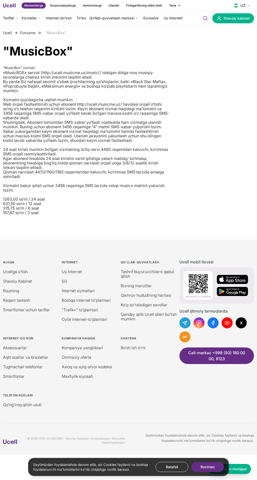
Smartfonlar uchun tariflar (26, 310)
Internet (70, 262)
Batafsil (172, 467)
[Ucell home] (9, 5)
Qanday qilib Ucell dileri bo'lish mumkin (149, 316)
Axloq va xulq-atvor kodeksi (87, 367)
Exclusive (151, 18)
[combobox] (242, 5)
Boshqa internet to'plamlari (86, 300)
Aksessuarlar (15, 347)
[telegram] (184, 322)
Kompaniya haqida (78, 338)
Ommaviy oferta (76, 357)
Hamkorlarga (92, 5)
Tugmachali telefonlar (23, 367)
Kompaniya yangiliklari (82, 347)
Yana (172, 5)
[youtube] (227, 322)
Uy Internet (72, 271)
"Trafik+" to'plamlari (80, 310)
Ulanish (114, 5)
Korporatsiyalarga (63, 5)
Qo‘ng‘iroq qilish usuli (22, 404)
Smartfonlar (14, 376)
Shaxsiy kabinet (237, 18)
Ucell (7, 33)
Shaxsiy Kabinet (17, 281)
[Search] (205, 18)
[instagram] (199, 322)
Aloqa (9, 262)
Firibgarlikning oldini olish (144, 5)
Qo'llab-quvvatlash (140, 262)
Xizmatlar (29, 18)
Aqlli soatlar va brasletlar (25, 357)
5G (64, 281)
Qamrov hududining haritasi (146, 295)
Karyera (129, 338)
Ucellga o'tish (15, 271)
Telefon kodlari (18, 395)
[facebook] (213, 322)
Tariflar (8, 18)
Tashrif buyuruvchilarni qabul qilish (147, 273)
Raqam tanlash (16, 300)
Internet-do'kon (59, 18)
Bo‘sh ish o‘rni (133, 347)
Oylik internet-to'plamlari (84, 319)
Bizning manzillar (136, 285)
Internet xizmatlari (78, 290)
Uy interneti (173, 18)
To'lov (81, 18)
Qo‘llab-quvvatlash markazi (111, 18)
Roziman (208, 467)
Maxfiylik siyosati (77, 376)
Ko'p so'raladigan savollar (144, 305)
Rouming (11, 290)
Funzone (27, 33)
